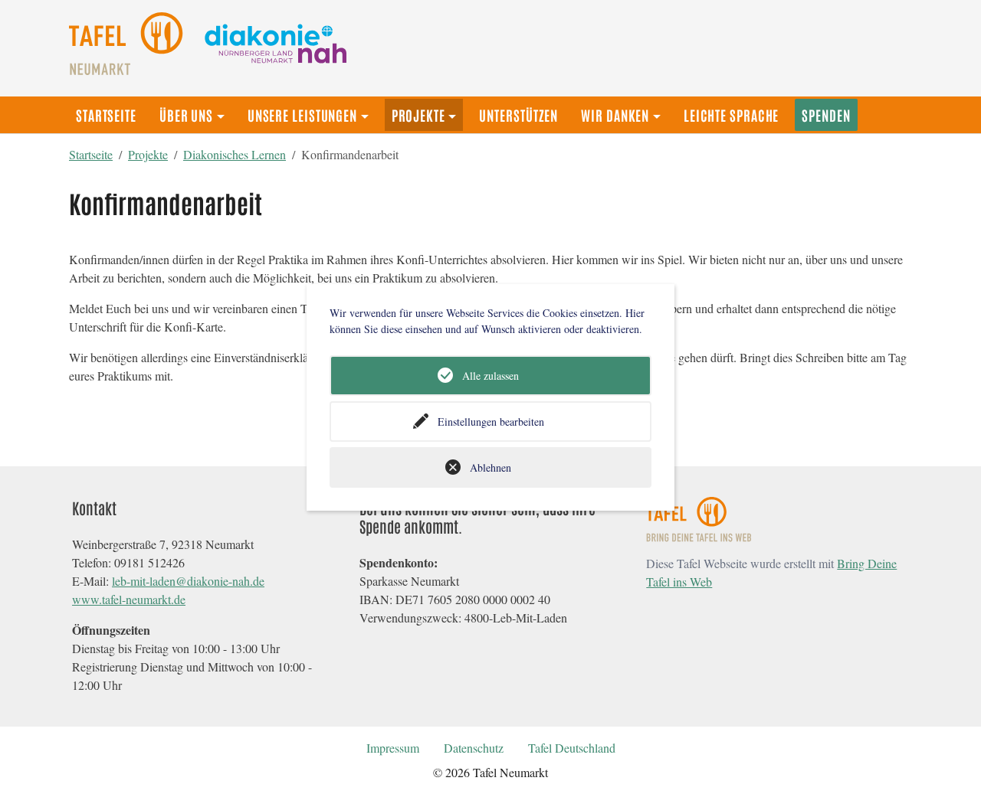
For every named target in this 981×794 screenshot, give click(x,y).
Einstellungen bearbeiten (491, 421)
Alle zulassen (490, 375)
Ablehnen (490, 467)
